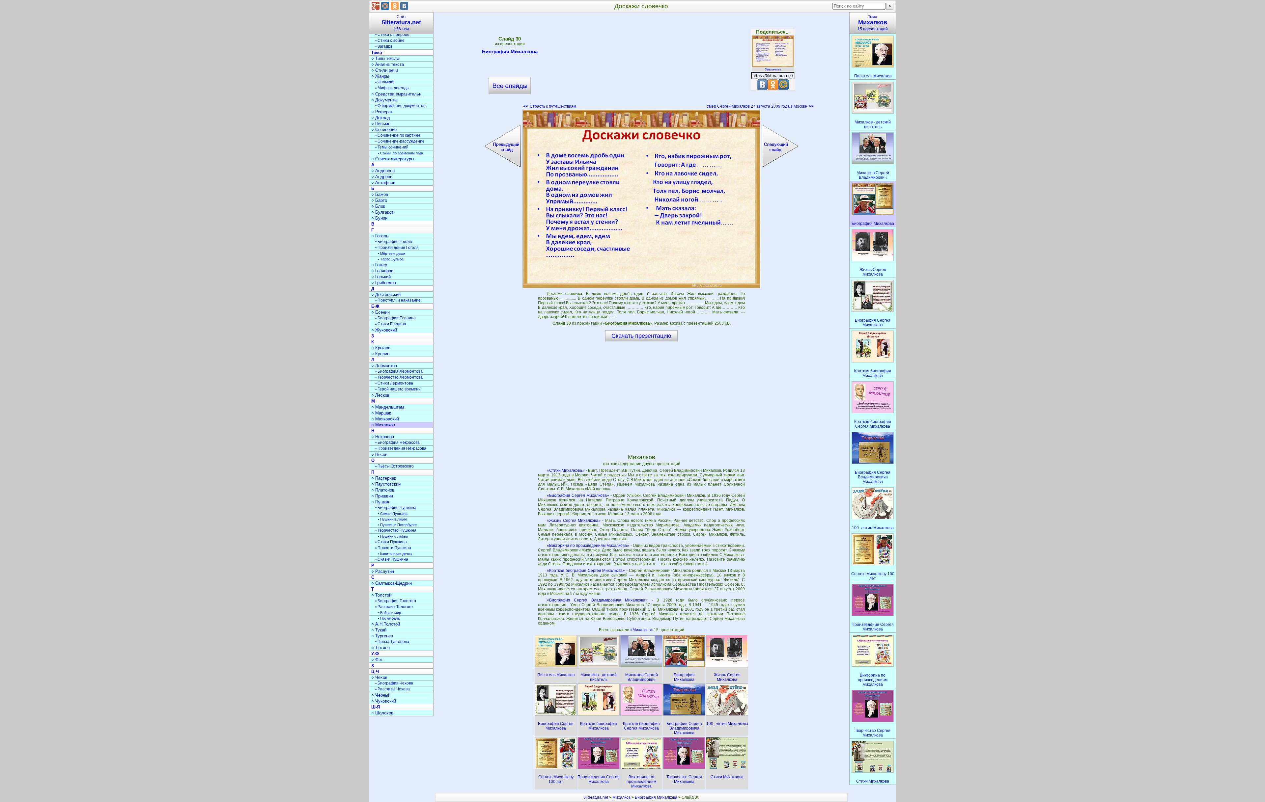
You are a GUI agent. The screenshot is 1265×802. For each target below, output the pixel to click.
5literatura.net (595, 797)
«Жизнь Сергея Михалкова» (574, 520)
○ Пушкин (380, 501)
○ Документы (384, 99)
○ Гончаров (382, 270)
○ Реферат (382, 111)
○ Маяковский (385, 418)
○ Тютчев (380, 647)
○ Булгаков (382, 212)
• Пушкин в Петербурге (397, 525)
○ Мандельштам (387, 407)
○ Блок (378, 206)
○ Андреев (381, 176)
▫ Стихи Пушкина (391, 542)
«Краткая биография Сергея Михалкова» (586, 570)
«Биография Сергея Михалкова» (578, 495)
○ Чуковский (383, 701)
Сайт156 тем (401, 22)
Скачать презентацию (641, 336)
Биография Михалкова (510, 51)
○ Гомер (379, 264)
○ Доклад (380, 117)
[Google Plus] (376, 6)
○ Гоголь (379, 235)
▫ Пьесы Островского (394, 466)
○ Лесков (380, 395)
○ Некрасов (382, 436)
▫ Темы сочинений (391, 147)
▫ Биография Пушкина (395, 507)
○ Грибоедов (383, 282)
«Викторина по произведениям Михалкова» (588, 545)
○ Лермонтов (384, 365)
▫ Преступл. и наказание (398, 300)
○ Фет (377, 659)
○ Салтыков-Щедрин (391, 583)
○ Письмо (380, 123)
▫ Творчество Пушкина (395, 530)
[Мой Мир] (385, 6)
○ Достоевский (386, 294)
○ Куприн (380, 353)
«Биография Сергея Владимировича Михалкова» (597, 600)
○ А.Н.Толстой (385, 624)
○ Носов (379, 454)
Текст (376, 52)
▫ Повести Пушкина (393, 548)
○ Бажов (379, 194)
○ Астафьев (383, 182)
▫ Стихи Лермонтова (394, 383)
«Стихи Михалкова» (566, 470)
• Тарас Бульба (391, 259)
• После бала (389, 618)
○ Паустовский (386, 484)
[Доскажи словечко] (641, 199)
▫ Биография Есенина (395, 318)
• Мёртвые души (391, 253)
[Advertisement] (641, 62)
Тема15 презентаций (872, 22)
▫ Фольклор (385, 82)
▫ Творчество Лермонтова (399, 377)
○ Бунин (379, 218)
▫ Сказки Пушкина (391, 559)
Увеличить (773, 69)
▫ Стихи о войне (390, 40)
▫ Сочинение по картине (397, 135)
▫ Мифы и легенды (392, 88)
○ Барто (379, 200)
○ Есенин (380, 312)
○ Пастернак (383, 478)
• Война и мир (389, 613)
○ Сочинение (384, 129)
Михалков (621, 797)
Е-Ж (375, 306)
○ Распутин (382, 571)
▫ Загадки (383, 46)
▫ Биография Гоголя (393, 241)
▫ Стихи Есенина (390, 324)
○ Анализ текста (387, 64)
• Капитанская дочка (395, 554)
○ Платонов (382, 490)
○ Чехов (379, 677)
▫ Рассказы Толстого (394, 606)
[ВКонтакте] (404, 6)
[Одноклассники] (395, 6)
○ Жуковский (384, 330)
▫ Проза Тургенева (392, 641)
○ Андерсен (383, 170)
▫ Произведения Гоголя (397, 247)
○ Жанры (380, 76)
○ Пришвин (382, 496)
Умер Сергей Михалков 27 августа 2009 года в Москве (760, 106)
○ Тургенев (382, 635)
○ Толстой (381, 595)
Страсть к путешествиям (549, 106)
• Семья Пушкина (393, 514)
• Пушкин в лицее (392, 519)
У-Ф (375, 653)
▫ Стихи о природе (392, 34)
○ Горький (381, 276)
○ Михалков (383, 424)
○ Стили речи (384, 70)
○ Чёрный (380, 695)
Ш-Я (375, 707)
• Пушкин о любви (393, 536)
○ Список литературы (392, 158)
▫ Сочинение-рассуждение (400, 141)
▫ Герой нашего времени (398, 389)
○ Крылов (380, 347)
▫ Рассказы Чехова (392, 689)
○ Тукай (378, 630)
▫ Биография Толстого (395, 601)
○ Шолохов (382, 712)
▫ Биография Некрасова (397, 442)
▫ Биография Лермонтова (399, 371)
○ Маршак (381, 413)
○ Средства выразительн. (397, 94)
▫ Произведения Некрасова (400, 448)
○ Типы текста (385, 58)
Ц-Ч (375, 671)
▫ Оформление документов (400, 105)
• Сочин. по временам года (400, 153)
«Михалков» (642, 630)
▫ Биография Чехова (394, 683)
